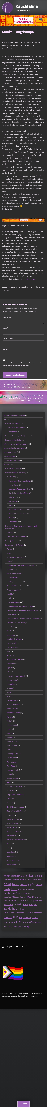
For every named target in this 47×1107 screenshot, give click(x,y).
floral (15, 287)
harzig (39, 884)
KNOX (9, 692)
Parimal (10, 737)
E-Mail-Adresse (8, 339)
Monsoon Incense (13, 713)
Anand (9, 561)
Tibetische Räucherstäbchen (19, 493)
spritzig (30, 913)
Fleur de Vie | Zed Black (16, 623)
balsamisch (27, 875)
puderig (18, 904)
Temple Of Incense (14, 832)
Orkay (9, 729)
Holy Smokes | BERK (14, 660)
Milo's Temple (12, 709)
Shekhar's (10, 799)
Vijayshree (11, 852)
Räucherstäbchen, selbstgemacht (17, 436)
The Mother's (11, 836)
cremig (7, 287)
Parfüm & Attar (24, 900)
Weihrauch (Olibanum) (30, 922)
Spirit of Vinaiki (12, 823)
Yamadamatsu (12, 864)
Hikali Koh (10, 655)
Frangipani (25, 287)
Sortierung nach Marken (14, 545)
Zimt (15, 926)
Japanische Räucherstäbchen (19, 489)
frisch (15, 884)
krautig (7, 893)
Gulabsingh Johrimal (14, 639)
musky (30, 896)
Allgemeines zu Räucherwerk (14, 415)
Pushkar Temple (13, 770)
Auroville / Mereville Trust (16, 586)
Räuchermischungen (12, 424)
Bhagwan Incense (13, 602)
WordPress (33, 993)
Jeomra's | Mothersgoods (16, 676)
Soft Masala (13, 522)
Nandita (10, 717)
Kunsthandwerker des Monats (15, 448)
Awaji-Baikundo (12, 590)
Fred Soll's (11, 627)
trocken (27, 917)
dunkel (23, 880)
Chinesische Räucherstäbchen (20, 481)
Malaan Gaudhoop (13, 705)
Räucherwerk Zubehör (13, 440)
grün (32, 884)
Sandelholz (10, 908)
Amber (7, 876)
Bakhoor (10, 533)
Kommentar (7, 317)
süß (15, 917)
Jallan (9, 672)
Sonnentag (11, 815)
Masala (5, 45)
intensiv (23, 889)
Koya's (9, 696)
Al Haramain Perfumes (15, 557)
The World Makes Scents (16, 840)
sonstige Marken (13, 819)
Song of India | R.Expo (15, 811)
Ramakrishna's (12, 778)
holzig (35, 287)
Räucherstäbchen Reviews (19, 45)
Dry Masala (13, 501)
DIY (5, 419)
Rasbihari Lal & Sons (14, 787)
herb (7, 889)
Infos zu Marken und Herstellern (15, 444)
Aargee (9, 549)
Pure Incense (12, 762)
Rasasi (9, 782)
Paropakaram (12, 742)
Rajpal (9, 774)
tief (20, 917)
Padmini (10, 733)
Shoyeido (10, 803)
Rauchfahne (27, 6)
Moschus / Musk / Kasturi (15, 897)
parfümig (37, 900)
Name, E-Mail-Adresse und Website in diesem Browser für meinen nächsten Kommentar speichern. (22, 364)
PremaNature (12, 758)
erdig (29, 879)
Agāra (9, 553)
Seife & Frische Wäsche (15, 913)
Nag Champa (10, 900)
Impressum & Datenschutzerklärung (15, 996)
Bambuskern (28, 42)
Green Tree (11, 635)
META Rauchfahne (10, 452)
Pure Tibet (11, 766)
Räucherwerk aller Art (12, 460)
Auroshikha (13, 578)
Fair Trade (37, 879)
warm (7, 922)
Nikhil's (9, 721)
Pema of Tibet (12, 746)
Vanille (35, 917)
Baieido (10, 594)
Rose (25, 904)
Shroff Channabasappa (15, 807)
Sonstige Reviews (11, 541)
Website (5, 349)
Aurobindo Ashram (14, 574)
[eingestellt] (23, 927)
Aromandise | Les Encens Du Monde (20, 565)
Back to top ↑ (35, 996)
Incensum (10, 664)
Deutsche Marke (11, 879)
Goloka (37, 42)
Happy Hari (11, 643)
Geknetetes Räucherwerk (16, 428)
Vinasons (10, 856)
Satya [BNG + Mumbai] (15, 795)
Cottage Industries (15, 582)
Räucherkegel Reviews (13, 469)
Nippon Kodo (12, 725)
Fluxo (10, 505)
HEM (8, 651)
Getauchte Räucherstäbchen (19, 510)
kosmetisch (33, 890)
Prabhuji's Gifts (12, 754)
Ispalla (9, 668)
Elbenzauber (11, 615)
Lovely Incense (12, 701)
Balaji (9, 598)
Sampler (33, 904)
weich (14, 922)
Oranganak (13, 432)
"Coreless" (11, 477)
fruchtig (24, 884)
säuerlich (8, 918)
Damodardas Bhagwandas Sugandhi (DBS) (22, 610)
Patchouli (8, 904)
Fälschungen (31, 279)
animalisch (15, 876)
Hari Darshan (12, 647)
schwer (21, 909)
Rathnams (10, 791)
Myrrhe (38, 897)
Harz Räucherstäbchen (17, 514)
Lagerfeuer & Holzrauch (21, 893)
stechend (38, 913)
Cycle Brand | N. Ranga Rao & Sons (20, 606)
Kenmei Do (11, 684)
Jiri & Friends (12, 680)
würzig (8, 926)
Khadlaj (10, 688)
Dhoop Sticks (13, 485)
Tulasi (9, 844)
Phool (9, 750)
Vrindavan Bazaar (13, 860)
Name (5, 328)
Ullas (9, 848)
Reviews (7, 464)
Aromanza (10, 570)
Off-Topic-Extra (9, 456)
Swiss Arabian (12, 827)
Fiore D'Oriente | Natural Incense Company (23, 619)
